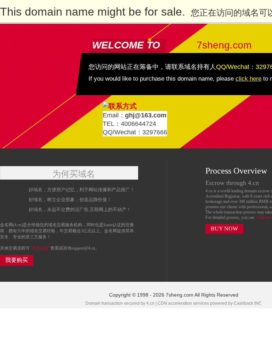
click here (248, 78)
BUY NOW (224, 229)
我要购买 (16, 260)
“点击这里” (40, 248)
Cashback (243, 303)
